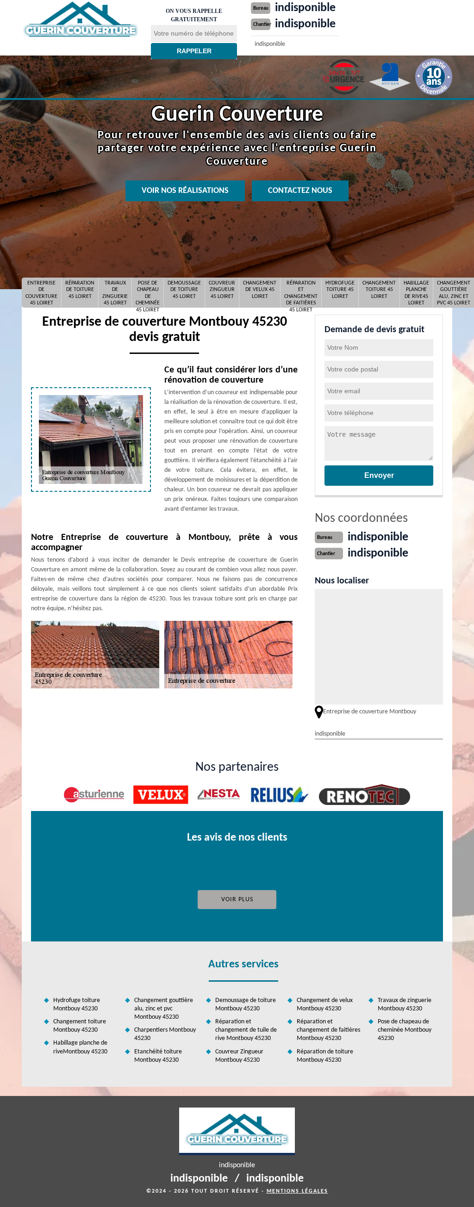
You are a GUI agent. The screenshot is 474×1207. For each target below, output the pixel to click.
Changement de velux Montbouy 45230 (325, 1004)
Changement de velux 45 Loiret (259, 289)
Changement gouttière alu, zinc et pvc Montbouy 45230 (163, 1009)
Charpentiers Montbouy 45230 (165, 1034)
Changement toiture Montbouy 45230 (79, 1026)
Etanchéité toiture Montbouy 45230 (158, 1056)
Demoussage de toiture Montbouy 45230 (245, 1004)
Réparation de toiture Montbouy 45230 (325, 1056)
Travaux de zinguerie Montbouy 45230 (404, 1004)
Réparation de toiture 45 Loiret (79, 289)
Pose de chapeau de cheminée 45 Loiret (148, 292)
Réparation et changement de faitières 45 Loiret (301, 292)
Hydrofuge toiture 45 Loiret (340, 289)
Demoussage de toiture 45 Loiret (184, 289)
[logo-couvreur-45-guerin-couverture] (80, 20)
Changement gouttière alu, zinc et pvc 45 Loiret (453, 292)
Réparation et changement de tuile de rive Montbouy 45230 (246, 1030)
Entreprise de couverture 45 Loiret (41, 292)
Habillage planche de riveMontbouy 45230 (80, 1047)
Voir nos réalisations (185, 190)
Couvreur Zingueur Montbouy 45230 (239, 1056)
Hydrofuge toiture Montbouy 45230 (76, 1004)
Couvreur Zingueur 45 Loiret (222, 289)
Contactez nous (300, 190)
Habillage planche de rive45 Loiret (416, 292)
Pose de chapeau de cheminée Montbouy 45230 (404, 1030)
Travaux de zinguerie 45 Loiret (115, 292)
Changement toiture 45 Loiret (379, 289)
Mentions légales (297, 1191)
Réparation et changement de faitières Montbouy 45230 (328, 1030)
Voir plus (237, 899)
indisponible (305, 8)
